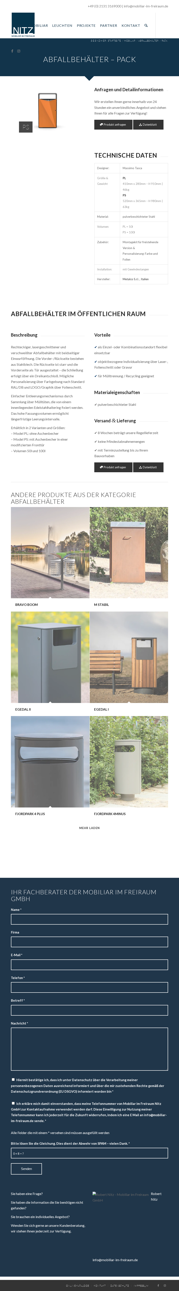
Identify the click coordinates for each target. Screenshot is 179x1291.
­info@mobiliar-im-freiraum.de (146, 6)
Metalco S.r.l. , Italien (136, 279)
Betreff (18, 1000)
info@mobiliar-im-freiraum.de (115, 1260)
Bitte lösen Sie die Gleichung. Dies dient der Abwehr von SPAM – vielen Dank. (70, 1143)
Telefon (18, 978)
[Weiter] (74, 112)
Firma (15, 932)
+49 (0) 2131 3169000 (104, 6)
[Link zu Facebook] (12, 51)
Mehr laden (89, 828)
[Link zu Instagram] (18, 51)
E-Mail (16, 955)
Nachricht (19, 1023)
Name (16, 910)
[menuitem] (19, 25)
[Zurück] (20, 112)
